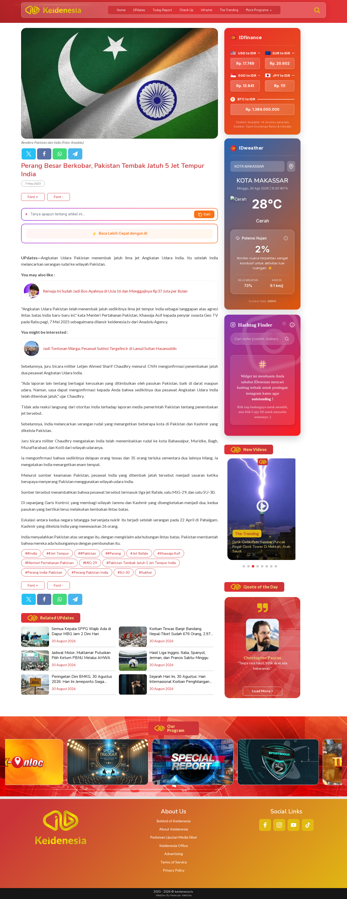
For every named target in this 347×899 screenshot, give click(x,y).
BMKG (272, 301)
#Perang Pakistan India (90, 572)
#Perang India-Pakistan (43, 572)
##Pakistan (87, 553)
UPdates (139, 10)
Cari (206, 214)
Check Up (186, 10)
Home (121, 10)
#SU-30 (124, 572)
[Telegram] (75, 153)
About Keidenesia (173, 829)
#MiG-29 (90, 562)
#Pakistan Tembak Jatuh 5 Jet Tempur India (141, 562)
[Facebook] (44, 153)
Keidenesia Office (173, 845)
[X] (29, 153)
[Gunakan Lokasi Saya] (291, 166)
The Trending (229, 10)
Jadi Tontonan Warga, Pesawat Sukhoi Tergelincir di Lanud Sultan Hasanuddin (110, 348)
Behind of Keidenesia (174, 821)
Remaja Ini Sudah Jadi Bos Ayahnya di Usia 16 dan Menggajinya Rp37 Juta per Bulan (115, 290)
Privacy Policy (173, 870)
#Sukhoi (145, 572)
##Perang (113, 553)
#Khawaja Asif (168, 553)
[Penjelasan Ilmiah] (285, 238)
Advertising (173, 854)
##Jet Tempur (57, 553)
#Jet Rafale (139, 553)
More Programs (257, 10)
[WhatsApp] (60, 153)
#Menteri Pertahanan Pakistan (49, 562)
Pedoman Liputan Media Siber (173, 837)
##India (31, 553)
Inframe (206, 10)
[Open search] (317, 10)
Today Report (162, 10)
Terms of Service (173, 862)
